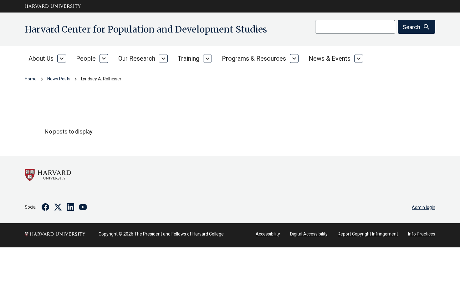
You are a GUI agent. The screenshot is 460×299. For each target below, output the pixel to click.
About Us (41, 58)
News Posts (58, 78)
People (86, 58)
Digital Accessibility (309, 233)
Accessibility (268, 233)
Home (31, 78)
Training (188, 58)
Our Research (136, 58)
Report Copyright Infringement (368, 233)
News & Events (329, 58)
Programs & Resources (254, 58)
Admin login (423, 207)
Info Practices (421, 233)
